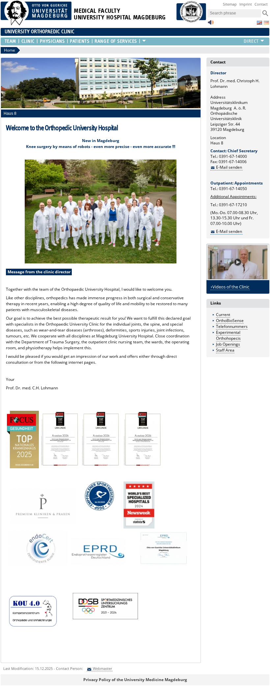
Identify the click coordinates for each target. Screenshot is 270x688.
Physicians (52, 41)
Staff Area (225, 350)
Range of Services (115, 41)
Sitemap (230, 4)
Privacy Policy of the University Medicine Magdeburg (135, 679)
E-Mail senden (229, 167)
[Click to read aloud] (210, 24)
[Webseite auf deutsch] (266, 22)
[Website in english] (259, 22)
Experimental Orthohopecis (228, 335)
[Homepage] (36, 24)
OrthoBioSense (230, 320)
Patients (79, 41)
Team (10, 41)
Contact (261, 4)
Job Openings (228, 344)
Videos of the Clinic (230, 287)
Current (223, 314)
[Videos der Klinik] (238, 262)
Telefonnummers (232, 326)
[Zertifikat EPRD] (156, 564)
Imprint (245, 4)
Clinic (28, 41)
